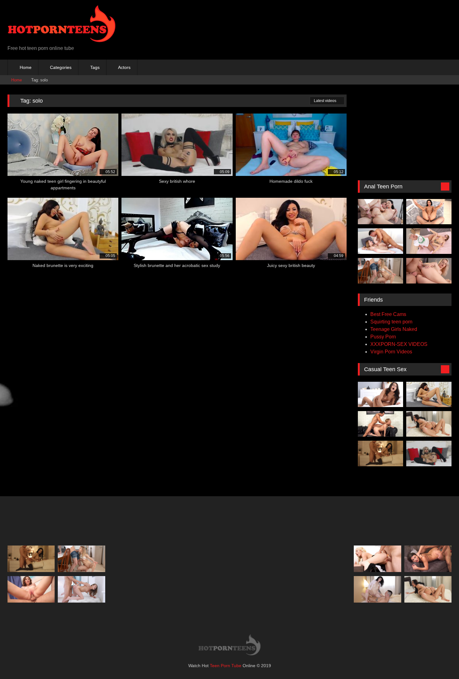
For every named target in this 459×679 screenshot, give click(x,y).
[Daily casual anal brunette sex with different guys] (428, 559)
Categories (61, 67)
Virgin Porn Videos (391, 351)
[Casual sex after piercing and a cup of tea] (31, 589)
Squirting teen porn (391, 321)
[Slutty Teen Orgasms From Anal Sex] (429, 241)
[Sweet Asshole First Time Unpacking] (380, 212)
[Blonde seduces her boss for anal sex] (377, 559)
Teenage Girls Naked (393, 329)
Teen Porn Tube (225, 665)
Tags (95, 67)
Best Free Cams (388, 314)
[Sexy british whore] (429, 453)
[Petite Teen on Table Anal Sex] (380, 271)
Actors (124, 67)
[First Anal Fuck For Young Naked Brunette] (429, 212)
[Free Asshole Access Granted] (380, 241)
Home (26, 67)
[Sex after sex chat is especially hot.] (429, 424)
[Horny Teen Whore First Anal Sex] (429, 271)
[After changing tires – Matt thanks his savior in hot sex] (380, 394)
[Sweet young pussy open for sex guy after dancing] (81, 589)
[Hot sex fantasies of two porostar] (380, 453)
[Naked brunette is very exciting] (429, 394)
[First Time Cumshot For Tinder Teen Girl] (377, 589)
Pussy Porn (383, 336)
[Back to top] (440, 660)
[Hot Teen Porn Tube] (61, 25)
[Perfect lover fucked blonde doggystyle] (380, 424)
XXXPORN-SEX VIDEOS (398, 344)
